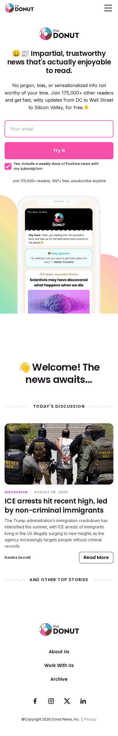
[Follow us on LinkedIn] (83, 701)
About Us (59, 652)
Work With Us (59, 665)
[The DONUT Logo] (19, 8)
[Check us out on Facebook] (35, 701)
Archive (59, 679)
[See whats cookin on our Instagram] (51, 701)
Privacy (90, 719)
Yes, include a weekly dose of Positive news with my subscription (56, 166)
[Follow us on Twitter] (67, 701)
